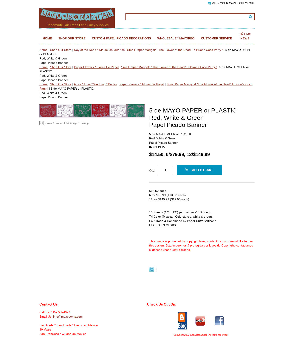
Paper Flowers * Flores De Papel (96, 67)
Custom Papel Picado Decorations (121, 38)
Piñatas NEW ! (244, 36)
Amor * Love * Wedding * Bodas (95, 84)
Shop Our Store (71, 38)
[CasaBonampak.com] (77, 17)
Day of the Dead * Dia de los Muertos (99, 49)
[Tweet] (151, 270)
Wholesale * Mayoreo (176, 38)
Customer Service (216, 38)
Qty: (152, 170)
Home (47, 38)
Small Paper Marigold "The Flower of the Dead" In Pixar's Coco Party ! (175, 49)
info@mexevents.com (68, 316)
